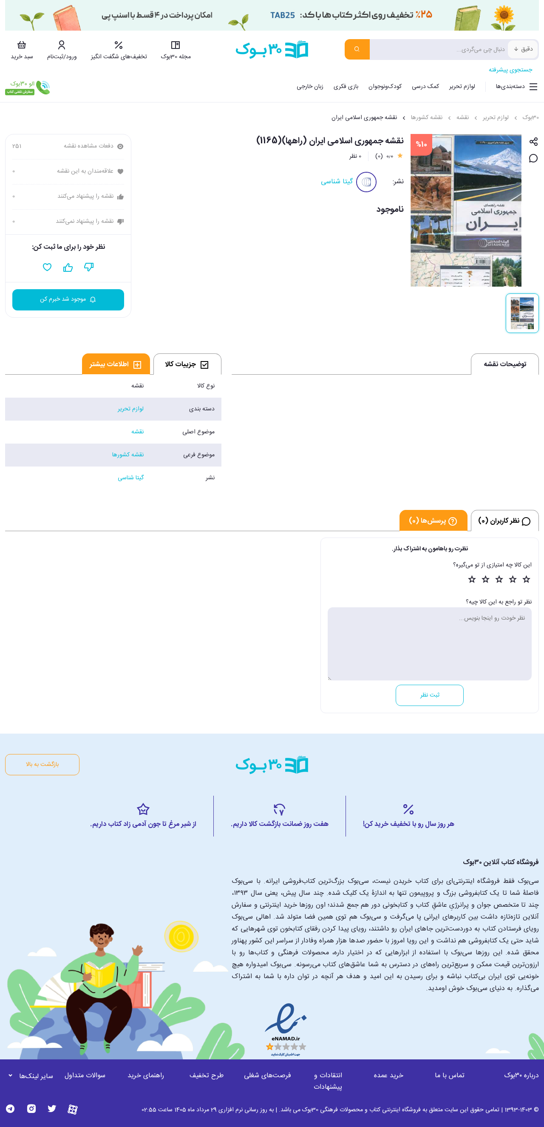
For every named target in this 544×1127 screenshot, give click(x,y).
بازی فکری (346, 87)
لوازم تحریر (462, 87)
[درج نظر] (533, 159)
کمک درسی (425, 87)
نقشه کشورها (426, 118)
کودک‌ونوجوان (385, 87)
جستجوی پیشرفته (510, 70)
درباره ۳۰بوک (521, 1075)
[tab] (187, 364)
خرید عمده (388, 1075)
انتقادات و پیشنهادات (328, 1081)
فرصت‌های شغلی (267, 1075)
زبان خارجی (310, 87)
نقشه (462, 118)
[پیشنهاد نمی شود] (89, 267)
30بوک (531, 118)
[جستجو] (357, 49)
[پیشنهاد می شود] (68, 267)
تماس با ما (450, 1075)
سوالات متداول (85, 1075)
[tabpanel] (113, 432)
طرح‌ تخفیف (207, 1075)
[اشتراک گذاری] (533, 142)
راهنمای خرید (146, 1075)
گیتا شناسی (337, 182)
